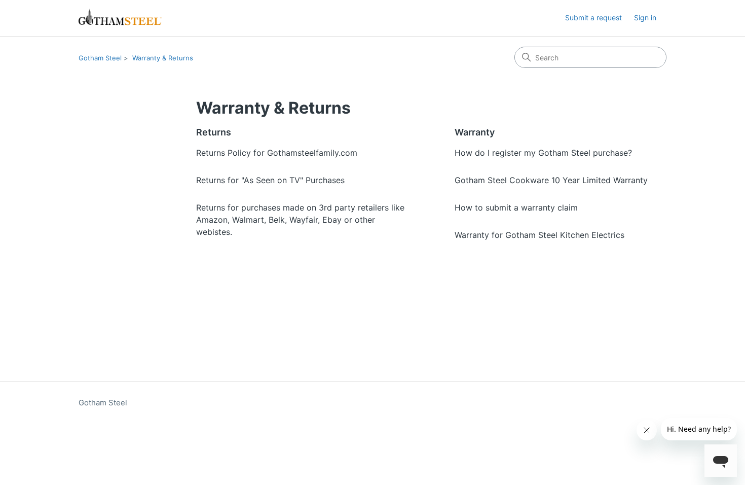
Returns (213, 132)
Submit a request (593, 17)
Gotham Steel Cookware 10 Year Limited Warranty (551, 180)
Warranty (475, 132)
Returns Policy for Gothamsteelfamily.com (276, 153)
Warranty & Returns (162, 58)
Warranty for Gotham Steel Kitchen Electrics (539, 235)
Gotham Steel (100, 58)
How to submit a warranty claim (516, 207)
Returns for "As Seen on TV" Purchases (270, 180)
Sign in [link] (645, 17)
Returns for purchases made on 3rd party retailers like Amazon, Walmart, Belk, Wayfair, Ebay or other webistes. (300, 219)
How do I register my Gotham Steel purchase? (543, 153)
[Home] (120, 18)
